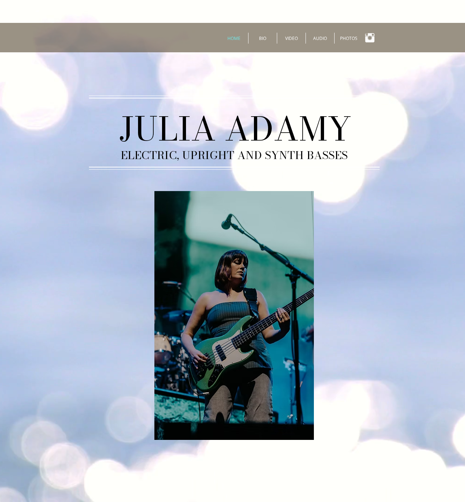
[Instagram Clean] (370, 37)
